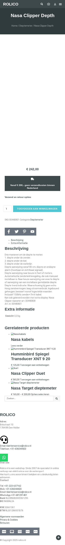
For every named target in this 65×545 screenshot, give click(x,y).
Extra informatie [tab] (19, 243)
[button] (41, 4)
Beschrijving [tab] (17, 240)
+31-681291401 (19, 495)
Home (15, 25)
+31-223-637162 (12, 486)
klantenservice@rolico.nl (19, 492)
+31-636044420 (14, 489)
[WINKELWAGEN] (48, 4)
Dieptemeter (25, 25)
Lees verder (17, 345)
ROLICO (10, 4)
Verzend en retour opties (18, 197)
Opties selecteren (40, 394)
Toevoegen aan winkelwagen (37, 208)
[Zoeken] (56, 398)
